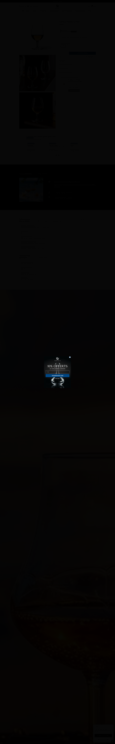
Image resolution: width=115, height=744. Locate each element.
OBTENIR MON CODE (57, 375)
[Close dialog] (69, 357)
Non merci (57, 378)
